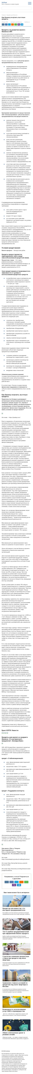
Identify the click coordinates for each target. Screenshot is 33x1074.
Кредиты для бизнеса (16, 22)
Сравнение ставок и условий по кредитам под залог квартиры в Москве (15, 984)
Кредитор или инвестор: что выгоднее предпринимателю (14, 909)
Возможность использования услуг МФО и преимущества (14, 1010)
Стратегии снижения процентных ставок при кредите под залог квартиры (16, 958)
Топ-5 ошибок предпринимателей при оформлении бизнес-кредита (16, 932)
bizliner (4, 2)
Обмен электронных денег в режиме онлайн (14, 1033)
